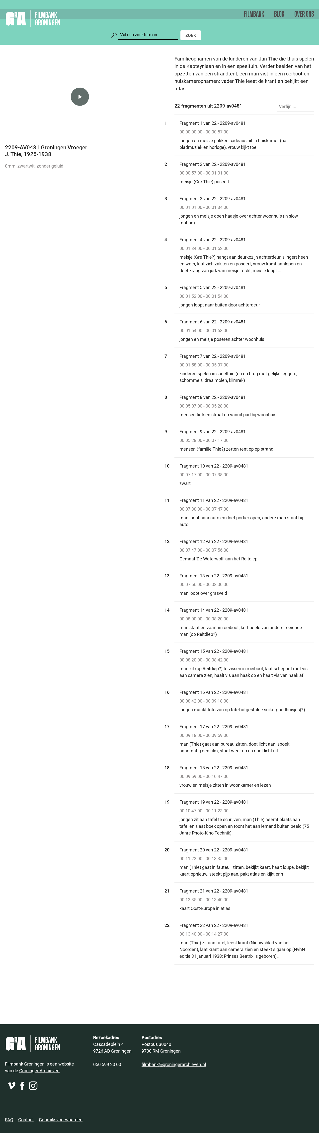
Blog (279, 14)
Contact (26, 1120)
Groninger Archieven (39, 1070)
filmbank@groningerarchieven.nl (174, 1064)
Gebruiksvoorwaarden (60, 1120)
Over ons (304, 14)
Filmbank (254, 14)
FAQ (9, 1120)
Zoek (190, 35)
